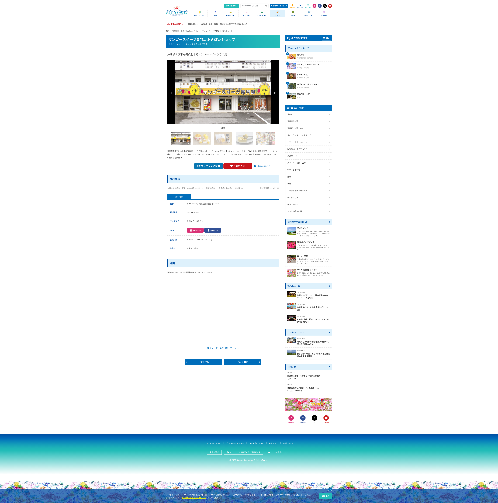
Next (275, 93)
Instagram (197, 230)
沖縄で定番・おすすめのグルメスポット (186, 31)
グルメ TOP (242, 362)
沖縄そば (291, 114)
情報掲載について (256, 443)
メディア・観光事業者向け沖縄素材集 (245, 452)
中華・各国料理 (293, 170)
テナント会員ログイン (279, 452)
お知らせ (292, 367)
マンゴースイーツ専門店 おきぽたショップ (217, 31)
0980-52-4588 (193, 212)
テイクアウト (292, 198)
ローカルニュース (296, 332)
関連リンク (273, 443)
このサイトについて (212, 443)
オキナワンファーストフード (299, 135)
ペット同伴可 (292, 204)
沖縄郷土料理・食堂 (295, 128)
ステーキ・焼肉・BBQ (296, 163)
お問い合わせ (288, 443)
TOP (167, 31)
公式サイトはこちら (195, 221)
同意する (325, 496)
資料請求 (215, 452)
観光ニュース (294, 286)
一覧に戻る (203, 362)
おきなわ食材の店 (294, 211)
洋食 (289, 177)
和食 (289, 184)
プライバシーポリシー (235, 443)
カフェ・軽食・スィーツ (297, 142)
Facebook (214, 230)
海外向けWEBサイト (277, 5)
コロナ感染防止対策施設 (297, 191)
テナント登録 (231, 6)
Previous (171, 93)
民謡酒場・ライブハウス (297, 149)
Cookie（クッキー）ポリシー (194, 498)
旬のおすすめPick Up (298, 222)
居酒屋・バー (292, 156)
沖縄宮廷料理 (292, 121)
